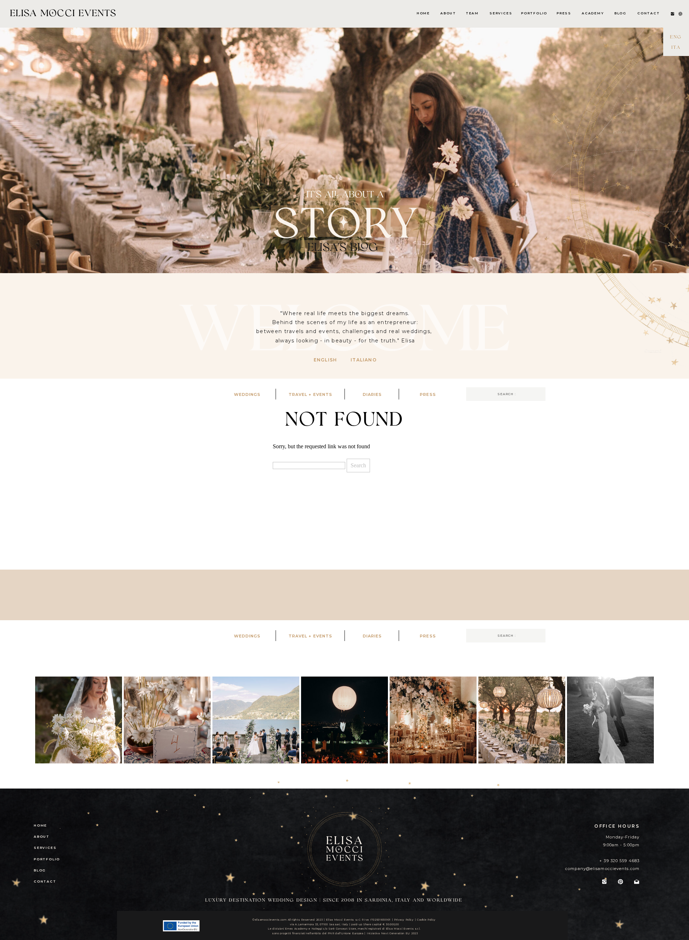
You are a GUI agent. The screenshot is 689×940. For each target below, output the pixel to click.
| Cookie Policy (425, 919)
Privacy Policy (404, 919)
